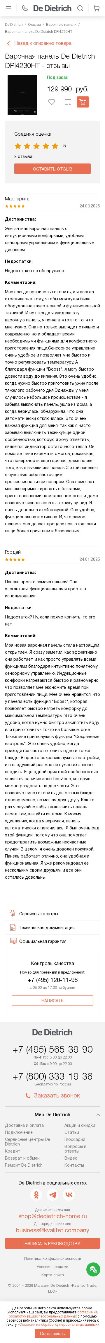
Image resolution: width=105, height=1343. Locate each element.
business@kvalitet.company (52, 1230)
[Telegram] (52, 1195)
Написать (52, 1000)
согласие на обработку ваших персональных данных (53, 1314)
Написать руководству (52, 1243)
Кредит (12, 1151)
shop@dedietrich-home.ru (52, 1216)
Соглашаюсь (52, 1333)
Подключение (19, 1132)
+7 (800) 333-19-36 (52, 1076)
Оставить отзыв (52, 169)
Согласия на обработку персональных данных (58, 1324)
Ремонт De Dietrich (24, 1165)
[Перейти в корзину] (96, 8)
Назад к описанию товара (42, 43)
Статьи (71, 1132)
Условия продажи (52, 1266)
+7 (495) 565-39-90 (52, 1049)
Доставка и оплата (24, 1125)
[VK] (69, 1195)
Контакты (74, 1165)
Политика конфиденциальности (52, 1258)
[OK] (36, 1195)
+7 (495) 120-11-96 (53, 980)
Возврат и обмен (22, 1158)
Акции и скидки (79, 1125)
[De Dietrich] (53, 8)
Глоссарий (74, 1139)
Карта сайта (52, 1275)
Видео (71, 1158)
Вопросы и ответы (75, 1148)
